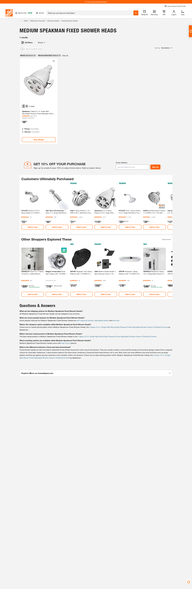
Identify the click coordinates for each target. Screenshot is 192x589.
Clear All (65, 55)
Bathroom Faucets (37, 20)
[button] (163, 48)
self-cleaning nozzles (85, 320)
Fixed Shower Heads (69, 20)
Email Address (121, 162)
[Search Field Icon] (135, 12)
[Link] (38, 101)
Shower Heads (53, 20)
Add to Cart (33, 227)
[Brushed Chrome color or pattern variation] (26, 106)
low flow (116, 320)
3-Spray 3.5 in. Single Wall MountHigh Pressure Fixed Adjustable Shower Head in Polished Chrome (128, 327)
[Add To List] (54, 61)
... (21, 21)
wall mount (65, 343)
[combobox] (90, 13)
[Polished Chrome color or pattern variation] (23, 106)
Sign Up (155, 167)
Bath (26, 20)
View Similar (39, 140)
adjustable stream (101, 320)
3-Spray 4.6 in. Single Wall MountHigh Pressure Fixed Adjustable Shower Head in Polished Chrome (117, 336)
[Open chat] (190, 31)
